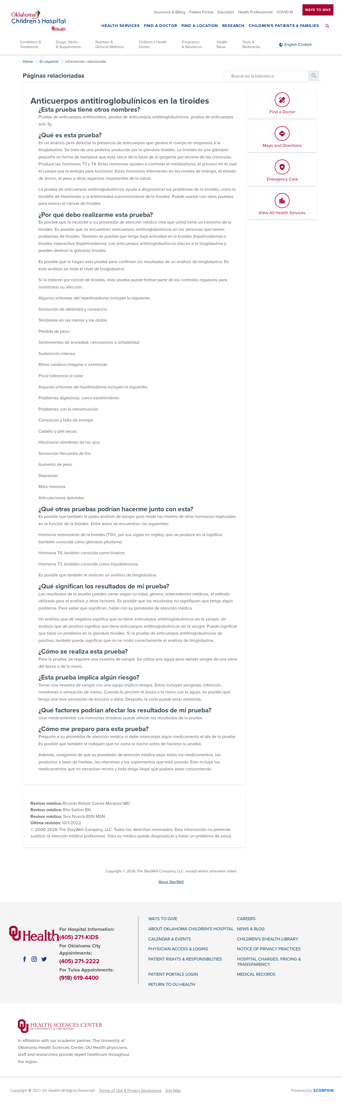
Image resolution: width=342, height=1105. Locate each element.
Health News (222, 44)
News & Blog (251, 929)
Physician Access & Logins (178, 949)
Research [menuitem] (233, 26)
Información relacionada (85, 61)
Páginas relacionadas (53, 76)
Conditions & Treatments (30, 44)
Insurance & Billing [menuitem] (169, 12)
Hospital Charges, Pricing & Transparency (269, 962)
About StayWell (171, 882)
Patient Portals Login (173, 974)
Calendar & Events (169, 939)
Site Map (173, 1090)
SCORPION (323, 1090)
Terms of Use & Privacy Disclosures (130, 1090)
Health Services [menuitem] (120, 26)
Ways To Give (318, 9)
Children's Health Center (153, 44)
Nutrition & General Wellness (109, 44)
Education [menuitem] (225, 12)
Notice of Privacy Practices (269, 949)
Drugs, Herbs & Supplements (68, 44)
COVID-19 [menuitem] (285, 12)
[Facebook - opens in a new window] (24, 959)
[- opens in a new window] (60, 1026)
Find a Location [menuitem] (199, 26)
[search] (266, 76)
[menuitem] (327, 29)
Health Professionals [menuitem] (255, 12)
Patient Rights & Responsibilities (185, 959)
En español (49, 61)
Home (28, 61)
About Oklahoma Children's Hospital (191, 929)
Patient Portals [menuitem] (201, 12)
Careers (246, 919)
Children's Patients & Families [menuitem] (284, 26)
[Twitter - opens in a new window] (44, 959)
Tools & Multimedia (251, 44)
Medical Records (256, 974)
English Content (298, 44)
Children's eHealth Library (267, 939)
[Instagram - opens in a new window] (34, 959)
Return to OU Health (171, 984)
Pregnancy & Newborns (192, 44)
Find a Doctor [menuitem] (160, 26)
